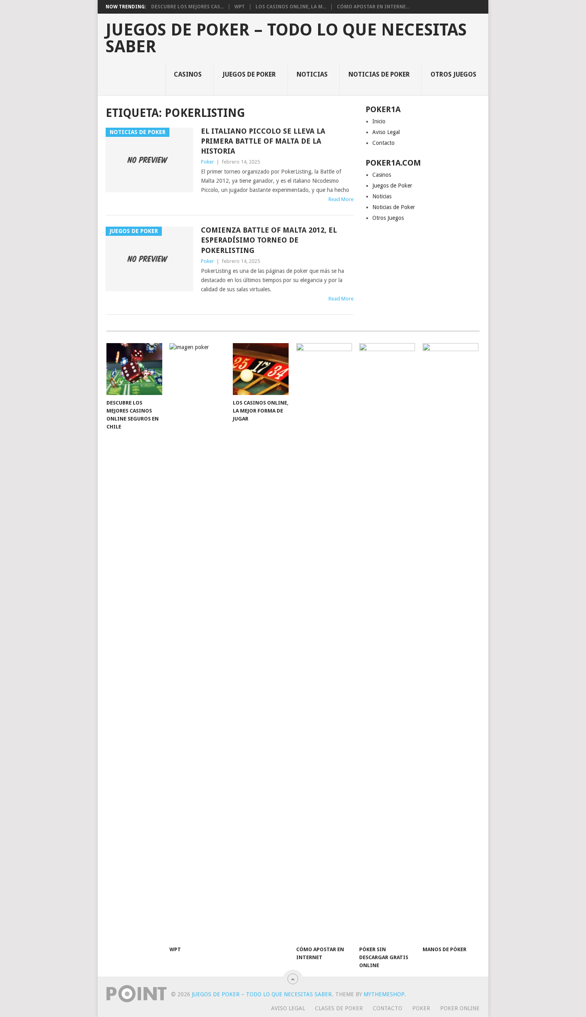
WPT (239, 7)
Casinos (188, 74)
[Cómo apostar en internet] (324, 642)
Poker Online (460, 1008)
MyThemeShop (384, 994)
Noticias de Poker (379, 74)
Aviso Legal (386, 132)
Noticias (312, 74)
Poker (207, 162)
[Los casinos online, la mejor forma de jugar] (261, 369)
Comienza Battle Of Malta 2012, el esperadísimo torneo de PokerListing (269, 240)
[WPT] (197, 642)
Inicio (378, 121)
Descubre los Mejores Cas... (187, 7)
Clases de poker (339, 1008)
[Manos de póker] (450, 642)
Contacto (383, 143)
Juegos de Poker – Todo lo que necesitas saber (286, 38)
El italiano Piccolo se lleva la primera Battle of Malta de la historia (263, 141)
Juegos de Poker (249, 74)
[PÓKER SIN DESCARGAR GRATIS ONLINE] (387, 642)
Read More (341, 199)
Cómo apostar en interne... (373, 7)
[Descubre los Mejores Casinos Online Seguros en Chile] (134, 369)
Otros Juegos (453, 74)
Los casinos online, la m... (291, 7)
